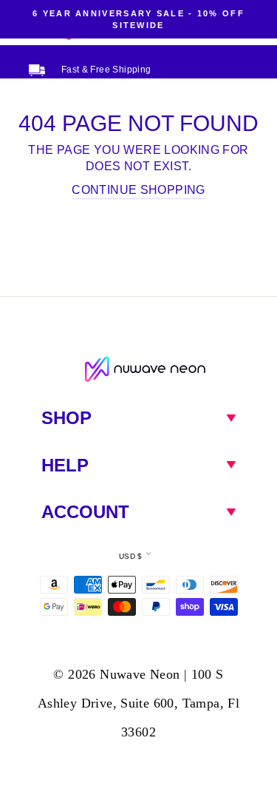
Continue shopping (138, 190)
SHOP (66, 418)
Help (65, 465)
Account (85, 512)
